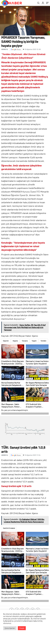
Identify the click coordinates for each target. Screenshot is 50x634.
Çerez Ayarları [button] (10, 628)
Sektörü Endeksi (9, 528)
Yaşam (34, 341)
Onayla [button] (21, 628)
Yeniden (43, 341)
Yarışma (25, 341)
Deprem (6, 341)
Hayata (15, 341)
